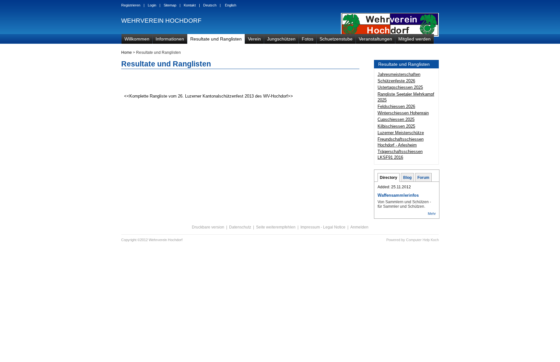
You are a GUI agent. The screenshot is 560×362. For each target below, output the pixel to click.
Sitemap (170, 5)
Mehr (432, 214)
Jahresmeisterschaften (399, 74)
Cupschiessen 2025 (396, 119)
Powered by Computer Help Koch (412, 240)
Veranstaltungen (375, 38)
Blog (407, 177)
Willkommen (136, 38)
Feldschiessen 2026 (396, 106)
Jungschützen (281, 38)
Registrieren (130, 5)
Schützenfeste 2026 (396, 80)
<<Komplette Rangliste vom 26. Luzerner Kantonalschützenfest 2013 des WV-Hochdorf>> (208, 96)
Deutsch (209, 5)
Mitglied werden (414, 38)
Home (126, 52)
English (230, 5)
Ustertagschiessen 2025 (400, 87)
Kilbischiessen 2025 (396, 126)
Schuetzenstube (336, 38)
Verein (254, 38)
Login (152, 5)
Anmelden (359, 227)
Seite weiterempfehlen (276, 227)
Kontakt (190, 5)
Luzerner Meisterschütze (401, 132)
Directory (388, 177)
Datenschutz (240, 227)
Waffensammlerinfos (398, 195)
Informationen (170, 38)
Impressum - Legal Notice (322, 227)
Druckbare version (208, 227)
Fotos (307, 38)
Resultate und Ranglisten (216, 38)
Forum (423, 177)
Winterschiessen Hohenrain (403, 113)
